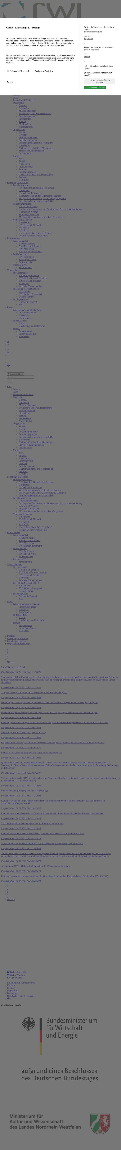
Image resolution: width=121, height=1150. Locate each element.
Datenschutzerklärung (93, 32)
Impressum (88, 38)
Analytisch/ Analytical (44, 71)
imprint (87, 56)
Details (10, 82)
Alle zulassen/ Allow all (95, 88)
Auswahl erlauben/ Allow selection (99, 81)
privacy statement (91, 50)
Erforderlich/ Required (19, 71)
